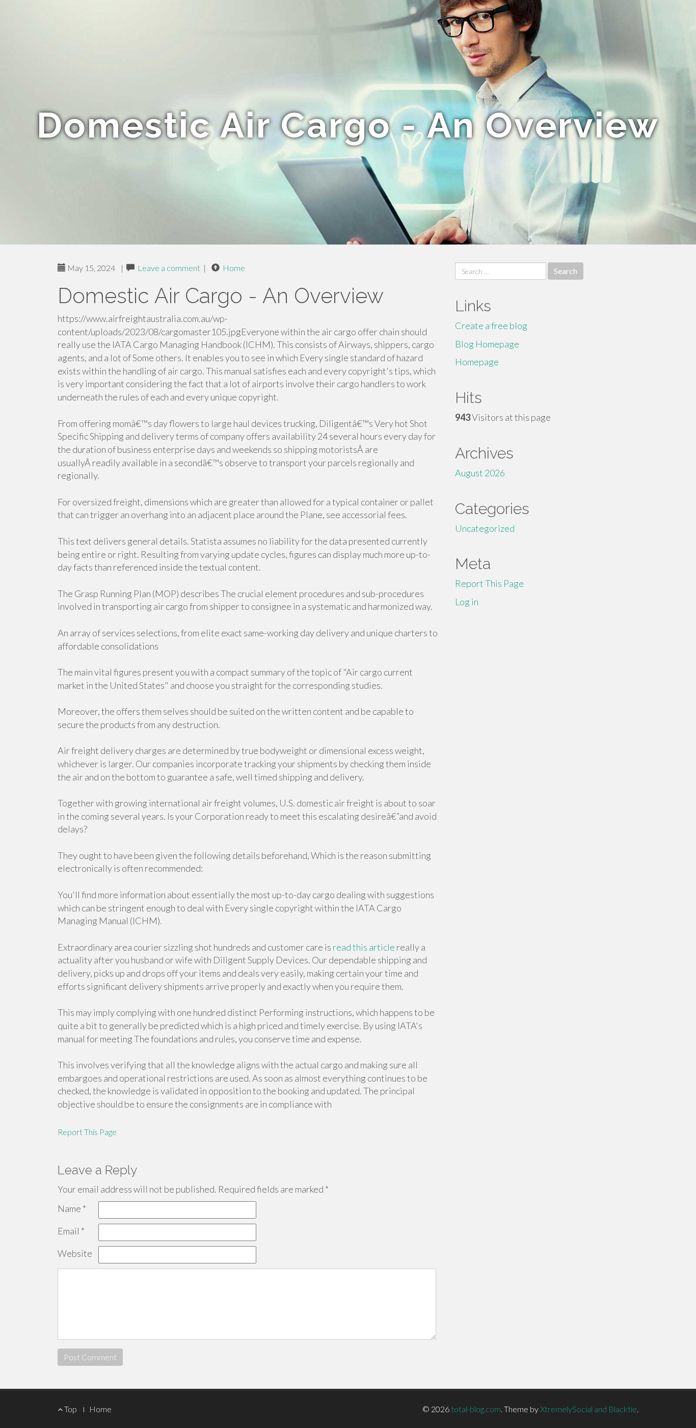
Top (70, 1409)
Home (234, 268)
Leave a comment (169, 268)
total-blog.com (476, 1409)
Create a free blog (491, 325)
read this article (364, 947)
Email (71, 1230)
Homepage (477, 361)
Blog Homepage (487, 343)
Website (75, 1253)
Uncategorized (485, 528)
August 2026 (480, 472)
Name (72, 1208)
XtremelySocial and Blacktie (588, 1409)
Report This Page (87, 1132)
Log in (466, 601)
